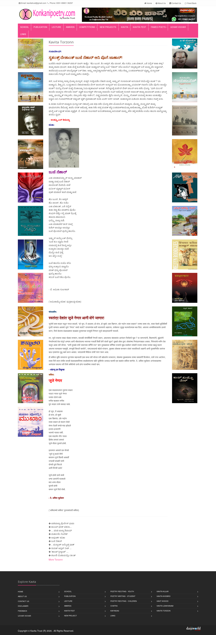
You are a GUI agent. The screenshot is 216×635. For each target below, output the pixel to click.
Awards (70, 26)
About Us (161, 3)
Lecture (56, 26)
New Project (70, 615)
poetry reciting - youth (122, 591)
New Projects (108, 26)
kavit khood (162, 601)
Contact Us (176, 3)
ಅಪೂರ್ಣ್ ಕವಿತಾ (58, 537)
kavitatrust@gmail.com (36, 3)
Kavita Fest (139, 26)
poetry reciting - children (123, 601)
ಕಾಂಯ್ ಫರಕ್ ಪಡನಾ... (61, 526)
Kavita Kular (163, 591)
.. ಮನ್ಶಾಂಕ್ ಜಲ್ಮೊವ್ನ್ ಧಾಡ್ (62, 544)
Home (149, 3)
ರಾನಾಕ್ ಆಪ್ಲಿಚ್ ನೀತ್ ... (61, 548)
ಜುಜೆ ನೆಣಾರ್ (56, 541)
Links (23, 34)
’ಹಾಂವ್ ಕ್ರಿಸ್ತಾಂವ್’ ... (59, 551)
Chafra (113, 605)
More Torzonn (56, 559)
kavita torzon (163, 610)
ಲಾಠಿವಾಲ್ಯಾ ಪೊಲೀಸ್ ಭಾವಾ (62, 523)
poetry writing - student (122, 596)
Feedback (22, 611)
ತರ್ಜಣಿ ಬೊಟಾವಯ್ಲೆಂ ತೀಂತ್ (63, 555)
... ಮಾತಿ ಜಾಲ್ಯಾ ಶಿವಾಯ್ (61, 530)
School (24, 26)
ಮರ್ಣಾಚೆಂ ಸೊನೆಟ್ (59, 533)
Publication (40, 26)
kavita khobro (163, 596)
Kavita (124, 26)
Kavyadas (114, 610)
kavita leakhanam (165, 605)
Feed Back (191, 3)
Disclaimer (23, 606)
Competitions (87, 26)
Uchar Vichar (178, 26)
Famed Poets (158, 26)
